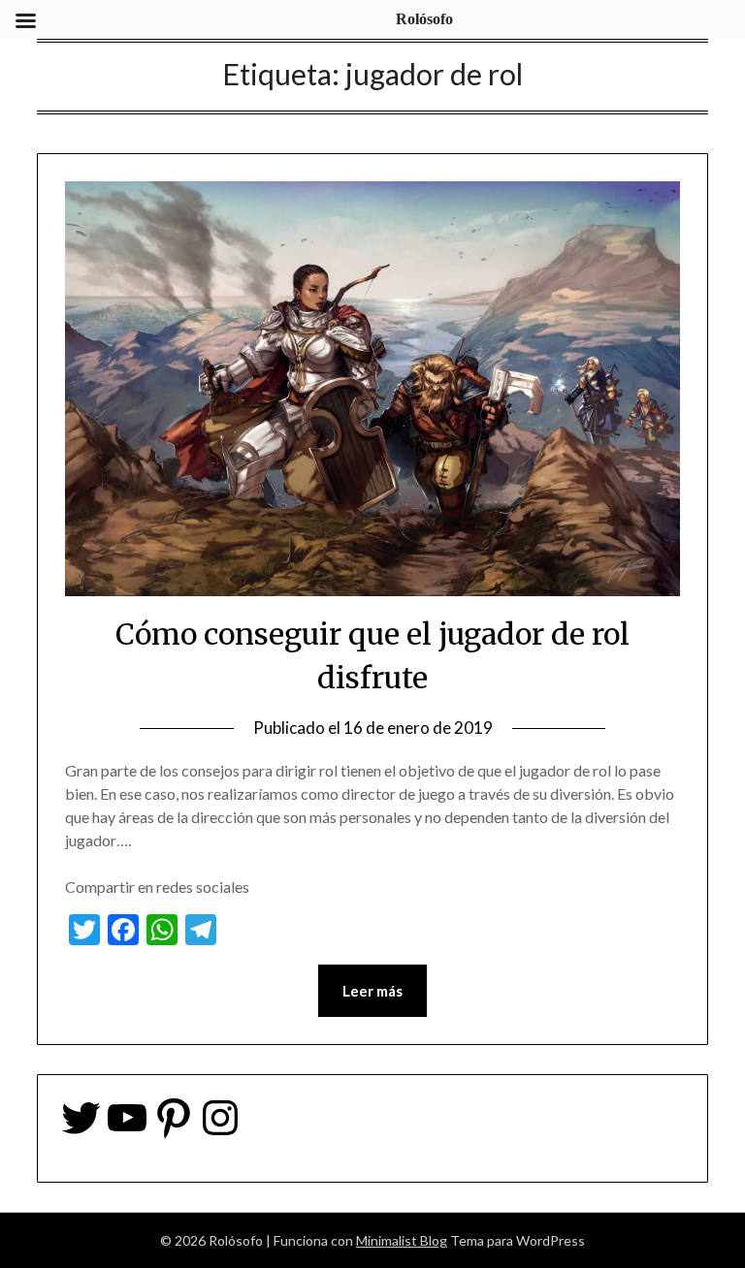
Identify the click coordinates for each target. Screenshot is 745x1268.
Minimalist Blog (401, 1240)
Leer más (372, 990)
